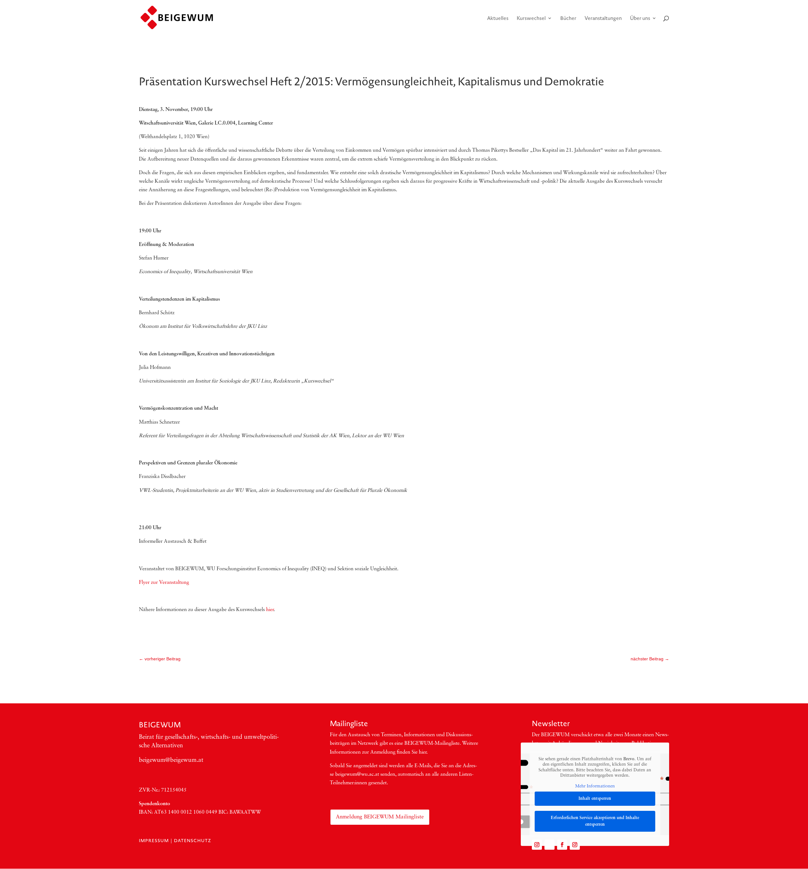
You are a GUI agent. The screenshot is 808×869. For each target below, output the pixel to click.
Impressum (154, 840)
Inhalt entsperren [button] (595, 798)
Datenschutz (192, 840)
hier (270, 609)
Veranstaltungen (603, 18)
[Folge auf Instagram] (537, 845)
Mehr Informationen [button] (595, 786)
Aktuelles (497, 18)
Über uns (640, 18)
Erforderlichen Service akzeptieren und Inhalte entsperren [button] (595, 821)
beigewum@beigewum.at (171, 760)
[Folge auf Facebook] (562, 845)
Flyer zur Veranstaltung (164, 582)
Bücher (568, 18)
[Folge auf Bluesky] (549, 845)
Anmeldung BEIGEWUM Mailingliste (380, 817)
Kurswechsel (531, 18)
